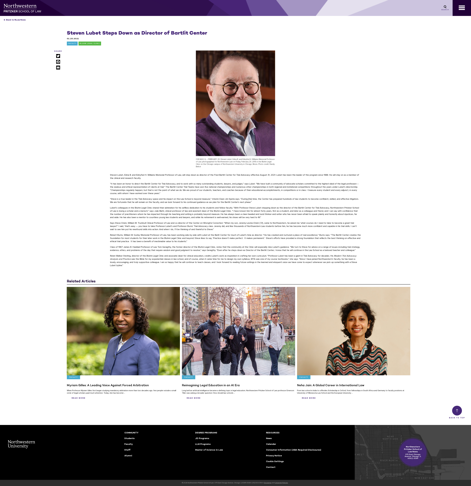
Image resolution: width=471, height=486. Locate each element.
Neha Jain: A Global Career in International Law (330, 385)
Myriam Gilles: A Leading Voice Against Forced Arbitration (108, 385)
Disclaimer (268, 483)
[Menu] (462, 8)
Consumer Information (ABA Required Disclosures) (293, 449)
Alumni (128, 455)
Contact (270, 467)
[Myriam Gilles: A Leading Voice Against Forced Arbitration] (123, 331)
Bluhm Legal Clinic (90, 43)
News (269, 438)
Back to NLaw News (16, 20)
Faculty (72, 43)
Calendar (271, 444)
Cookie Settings (275, 461)
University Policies (281, 483)
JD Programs (202, 438)
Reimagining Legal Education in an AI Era (211, 385)
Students (129, 438)
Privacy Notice (274, 455)
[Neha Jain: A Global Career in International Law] (353, 331)
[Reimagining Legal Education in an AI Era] (238, 331)
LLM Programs (203, 444)
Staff (127, 449)
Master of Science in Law (209, 449)
